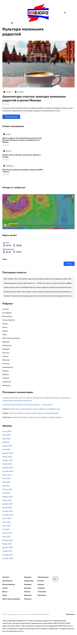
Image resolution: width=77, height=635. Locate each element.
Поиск (4, 259)
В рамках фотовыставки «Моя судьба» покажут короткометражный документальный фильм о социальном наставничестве (39, 292)
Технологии (6, 382)
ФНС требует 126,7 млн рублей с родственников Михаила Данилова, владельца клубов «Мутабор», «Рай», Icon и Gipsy (39, 279)
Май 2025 (5, 486)
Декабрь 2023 (7, 547)
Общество (6, 360)
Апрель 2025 (7, 489)
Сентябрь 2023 (7, 558)
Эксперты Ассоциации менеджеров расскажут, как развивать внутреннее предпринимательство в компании (39, 296)
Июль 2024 (6, 522)
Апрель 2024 (7, 533)
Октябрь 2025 (7, 468)
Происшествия (7, 367)
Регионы (5, 371)
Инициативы (6, 345)
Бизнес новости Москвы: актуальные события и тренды (21, 156)
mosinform (6, 398)
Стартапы (5, 378)
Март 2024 (6, 537)
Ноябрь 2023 (7, 551)
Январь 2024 (7, 544)
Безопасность (7, 316)
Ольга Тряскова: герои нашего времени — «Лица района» (32, 405)
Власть (4, 327)
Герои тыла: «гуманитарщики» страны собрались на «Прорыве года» (35, 409)
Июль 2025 (6, 479)
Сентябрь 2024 (7, 515)
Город (4, 335)
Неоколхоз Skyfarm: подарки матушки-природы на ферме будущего (34, 413)
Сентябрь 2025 (7, 471)
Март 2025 (6, 493)
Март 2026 (6, 449)
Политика (5, 364)
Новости (5, 356)
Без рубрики (7, 313)
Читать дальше (11, 117)
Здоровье (5, 342)
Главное (5, 331)
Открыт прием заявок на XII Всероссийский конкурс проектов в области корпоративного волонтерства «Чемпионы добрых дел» (39, 287)
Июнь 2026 (6, 439)
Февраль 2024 (7, 540)
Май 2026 (5, 442)
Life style (5, 309)
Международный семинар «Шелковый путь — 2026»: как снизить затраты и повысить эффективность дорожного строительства (39, 283)
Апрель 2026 (7, 446)
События (5, 374)
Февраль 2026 (7, 453)
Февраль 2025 (7, 497)
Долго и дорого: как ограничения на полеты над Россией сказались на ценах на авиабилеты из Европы (22, 140)
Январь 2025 (7, 500)
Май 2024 (5, 529)
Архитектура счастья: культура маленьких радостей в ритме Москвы (34, 98)
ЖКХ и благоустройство (11, 338)
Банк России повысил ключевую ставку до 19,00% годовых (22, 171)
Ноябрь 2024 (7, 508)
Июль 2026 (6, 435)
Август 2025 (6, 475)
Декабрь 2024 (7, 504)
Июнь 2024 (6, 526)
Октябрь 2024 (7, 511)
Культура (5, 353)
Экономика (6, 385)
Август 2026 (6, 431)
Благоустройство (8, 320)
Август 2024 (6, 518)
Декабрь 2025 (7, 460)
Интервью (6, 349)
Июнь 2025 (6, 482)
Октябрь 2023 (7, 555)
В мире (4, 324)
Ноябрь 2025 (7, 464)
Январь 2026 (7, 457)
